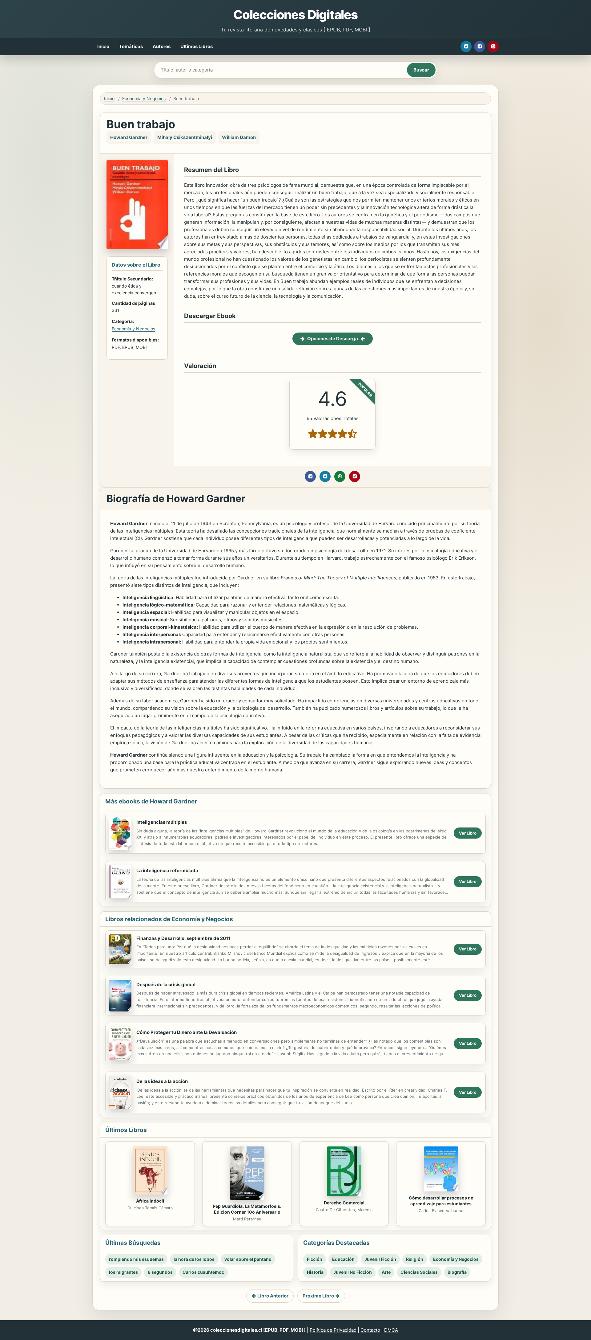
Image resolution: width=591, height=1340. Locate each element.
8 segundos (160, 1272)
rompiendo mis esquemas (136, 1259)
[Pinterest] (493, 46)
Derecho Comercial (344, 1202)
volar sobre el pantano (247, 1259)
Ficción (314, 1259)
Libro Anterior (272, 1296)
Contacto (370, 1330)
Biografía (457, 1272)
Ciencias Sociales (419, 1272)
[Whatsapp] (339, 476)
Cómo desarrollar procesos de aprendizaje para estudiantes (441, 1200)
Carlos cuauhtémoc (203, 1272)
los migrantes (123, 1272)
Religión (414, 1259)
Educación (343, 1259)
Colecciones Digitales (295, 14)
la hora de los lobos (194, 1259)
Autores (162, 46)
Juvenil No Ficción (352, 1272)
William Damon (239, 137)
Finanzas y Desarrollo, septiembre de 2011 (183, 938)
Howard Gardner (128, 137)
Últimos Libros (196, 46)
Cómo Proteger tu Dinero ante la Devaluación (186, 1032)
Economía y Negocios (144, 98)
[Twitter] (466, 46)
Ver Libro (467, 833)
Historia (315, 1272)
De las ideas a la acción (162, 1081)
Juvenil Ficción (380, 1259)
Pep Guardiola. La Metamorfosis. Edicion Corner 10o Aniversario (247, 1209)
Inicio (103, 46)
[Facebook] (479, 46)
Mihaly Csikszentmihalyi (184, 137)
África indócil (150, 1200)
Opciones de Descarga (332, 338)
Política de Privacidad (333, 1330)
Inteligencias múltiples (161, 822)
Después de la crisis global (165, 984)
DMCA (391, 1330)
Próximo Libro (318, 1296)
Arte (386, 1272)
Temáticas (131, 46)
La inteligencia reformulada (167, 870)
